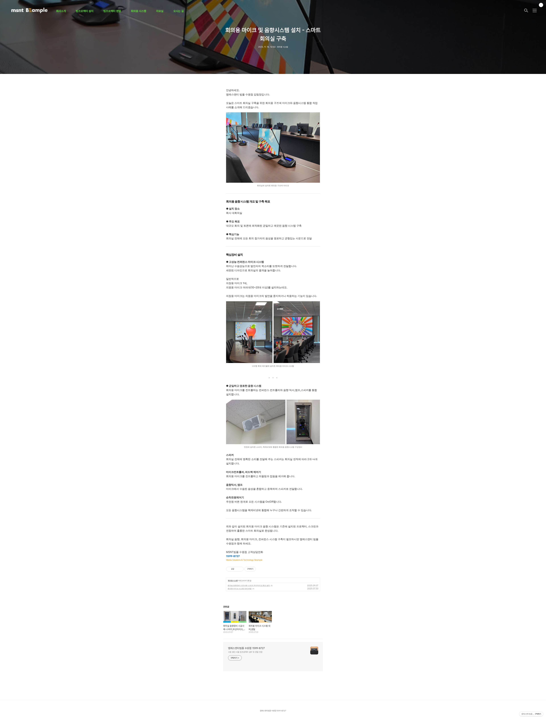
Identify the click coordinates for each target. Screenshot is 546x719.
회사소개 (61, 11)
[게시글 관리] (240, 569)
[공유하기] (237, 569)
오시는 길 (178, 11)
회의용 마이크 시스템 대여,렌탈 (240, 588)
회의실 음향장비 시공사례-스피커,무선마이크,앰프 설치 (249, 585)
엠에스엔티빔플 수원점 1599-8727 (246, 648)
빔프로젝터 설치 (84, 11)
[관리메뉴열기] (541, 5)
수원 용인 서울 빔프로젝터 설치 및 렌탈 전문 (245, 652)
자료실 (159, 11)
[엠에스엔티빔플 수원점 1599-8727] (266, 10)
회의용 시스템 (138, 11)
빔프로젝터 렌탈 (112, 11)
